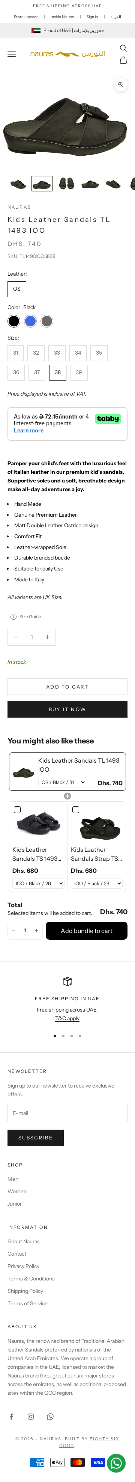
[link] (23, 771)
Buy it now (67, 709)
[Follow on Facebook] (11, 1416)
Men (13, 1179)
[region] (67, 1000)
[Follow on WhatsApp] (50, 1416)
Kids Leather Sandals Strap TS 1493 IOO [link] (94, 854)
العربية (116, 16)
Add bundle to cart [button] (86, 930)
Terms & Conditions (31, 1278)
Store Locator (26, 16)
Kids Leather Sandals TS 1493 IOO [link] (34, 854)
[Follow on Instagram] (30, 1416)
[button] (14, 930)
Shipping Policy (25, 1291)
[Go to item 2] (42, 183)
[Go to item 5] (114, 183)
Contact (17, 1253)
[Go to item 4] (90, 183)
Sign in (92, 16)
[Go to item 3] (66, 183)
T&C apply (67, 1018)
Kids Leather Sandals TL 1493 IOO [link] (78, 765)
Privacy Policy (23, 1266)
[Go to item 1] (18, 183)
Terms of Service (28, 1303)
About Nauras (24, 1241)
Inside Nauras (62, 16)
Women (17, 1191)
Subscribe (35, 1138)
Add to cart (67, 687)
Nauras (19, 207)
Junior (15, 1203)
